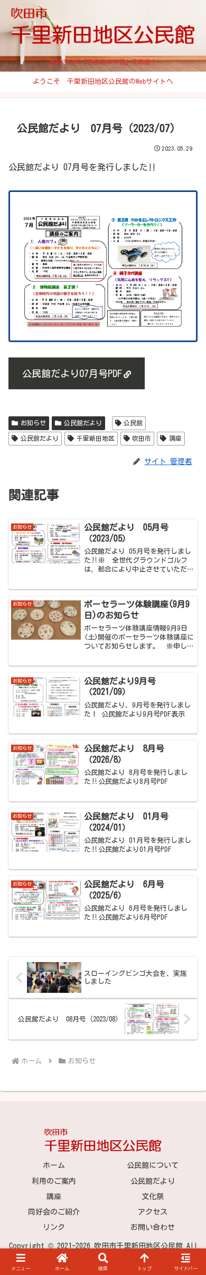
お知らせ (33, 423)
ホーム (54, 1165)
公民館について (153, 1165)
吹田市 (141, 438)
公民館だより (83, 423)
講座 (175, 438)
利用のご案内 (54, 1181)
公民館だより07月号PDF (72, 373)
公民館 (133, 423)
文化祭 (153, 1196)
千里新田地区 (96, 438)
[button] (184, 1229)
